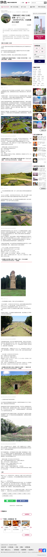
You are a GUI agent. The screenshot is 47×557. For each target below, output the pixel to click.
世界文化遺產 (5, 495)
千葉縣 (24, 493)
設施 (23, 2)
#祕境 (39, 83)
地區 (35, 54)
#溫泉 (42, 78)
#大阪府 (39, 72)
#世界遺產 (35, 81)
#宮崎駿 (38, 80)
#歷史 (38, 85)
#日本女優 (35, 69)
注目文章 (3, 547)
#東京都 (34, 71)
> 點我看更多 (26, 514)
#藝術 (34, 85)
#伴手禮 (34, 83)
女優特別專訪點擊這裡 (39, 37)
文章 (28, 2)
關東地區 (4, 493)
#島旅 (40, 69)
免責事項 (31, 549)
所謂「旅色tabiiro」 (6, 549)
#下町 (40, 81)
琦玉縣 (15, 493)
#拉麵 (34, 76)
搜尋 (39, 61)
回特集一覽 (42, 130)
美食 (42, 48)
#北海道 (34, 74)
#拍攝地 (34, 78)
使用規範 (16, 549)
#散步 (42, 83)
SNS (11, 495)
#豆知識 (38, 76)
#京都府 (34, 72)
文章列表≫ (6, 10)
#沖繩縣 (39, 71)
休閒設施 (27, 547)
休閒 (42, 51)
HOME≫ (2, 10)
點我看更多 (42, 188)
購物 (37, 51)
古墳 (29, 493)
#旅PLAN (42, 85)
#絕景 (42, 76)
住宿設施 (10, 547)
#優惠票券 (40, 74)
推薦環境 (23, 549)
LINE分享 (11, 500)
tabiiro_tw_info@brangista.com (34, 552)
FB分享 (23, 500)
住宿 (37, 48)
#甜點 (39, 78)
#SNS (42, 80)
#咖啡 (34, 80)
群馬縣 (10, 493)
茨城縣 (20, 493)
